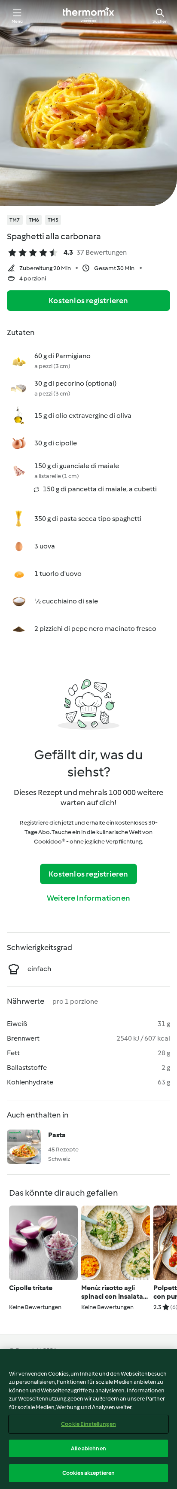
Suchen (160, 21)
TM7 (14, 220)
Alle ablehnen (88, 1448)
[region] (88, 1419)
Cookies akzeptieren (88, 1473)
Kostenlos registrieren (88, 300)
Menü (17, 21)
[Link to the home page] (88, 15)
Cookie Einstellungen (88, 1424)
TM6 (34, 220)
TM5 (53, 220)
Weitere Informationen (88, 898)
